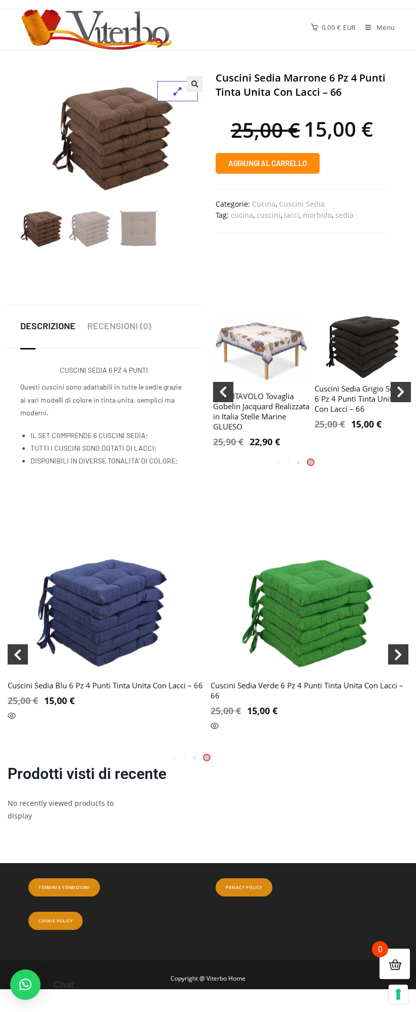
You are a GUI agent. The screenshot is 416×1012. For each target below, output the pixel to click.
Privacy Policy (244, 887)
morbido (317, 215)
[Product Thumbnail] (177, 91)
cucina (242, 215)
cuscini (269, 215)
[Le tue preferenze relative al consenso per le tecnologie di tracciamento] (398, 994)
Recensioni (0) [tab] (119, 325)
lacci (291, 215)
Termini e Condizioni (64, 887)
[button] (195, 84)
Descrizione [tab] (48, 325)
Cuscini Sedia (302, 204)
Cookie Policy (56, 920)
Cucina (263, 204)
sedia (344, 215)
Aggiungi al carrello (267, 163)
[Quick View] (12, 716)
